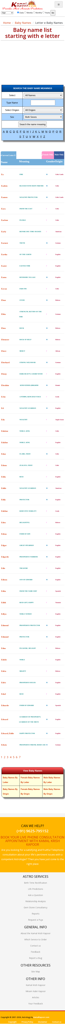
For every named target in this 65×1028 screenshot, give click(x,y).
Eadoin (4, 186)
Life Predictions (35, 889)
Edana (4, 465)
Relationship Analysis (35, 901)
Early (3, 231)
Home (7, 23)
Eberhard (5, 362)
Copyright (12, 1022)
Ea (2, 174)
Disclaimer (42, 1022)
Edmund (4, 637)
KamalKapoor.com (41, 1017)
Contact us (35, 945)
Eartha (4, 254)
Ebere (3, 351)
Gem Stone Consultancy (35, 907)
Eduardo (5, 705)
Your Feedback (35, 1003)
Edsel (3, 694)
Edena (4, 534)
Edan (3, 454)
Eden (3, 522)
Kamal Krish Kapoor (35, 985)
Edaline (4, 442)
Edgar (4, 545)
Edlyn (3, 614)
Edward (4, 719)
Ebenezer (5, 339)
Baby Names (23, 23)
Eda (3, 419)
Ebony (4, 374)
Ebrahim (5, 385)
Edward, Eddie (7, 733)
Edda (3, 477)
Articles (35, 997)
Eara (3, 209)
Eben (3, 328)
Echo (3, 397)
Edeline (4, 511)
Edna (3, 648)
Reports (35, 913)
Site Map (35, 971)
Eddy (3, 500)
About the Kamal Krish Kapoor (35, 933)
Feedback (35, 951)
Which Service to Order (35, 939)
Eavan (4, 289)
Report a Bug (35, 958)
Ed (2, 408)
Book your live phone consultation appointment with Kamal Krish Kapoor (32, 841)
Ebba (3, 314)
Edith (3, 602)
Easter (4, 266)
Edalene (4, 431)
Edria (3, 671)
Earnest (4, 243)
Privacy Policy (27, 1022)
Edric (3, 682)
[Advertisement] (24, 60)
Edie (3, 568)
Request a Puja (35, 919)
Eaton (3, 277)
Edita (3, 591)
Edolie (4, 660)
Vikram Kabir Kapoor (36, 991)
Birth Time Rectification (35, 882)
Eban (3, 300)
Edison (4, 580)
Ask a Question (35, 895)
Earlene (4, 220)
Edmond (4, 625)
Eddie (3, 488)
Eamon (4, 197)
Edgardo (5, 557)
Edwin (4, 745)
